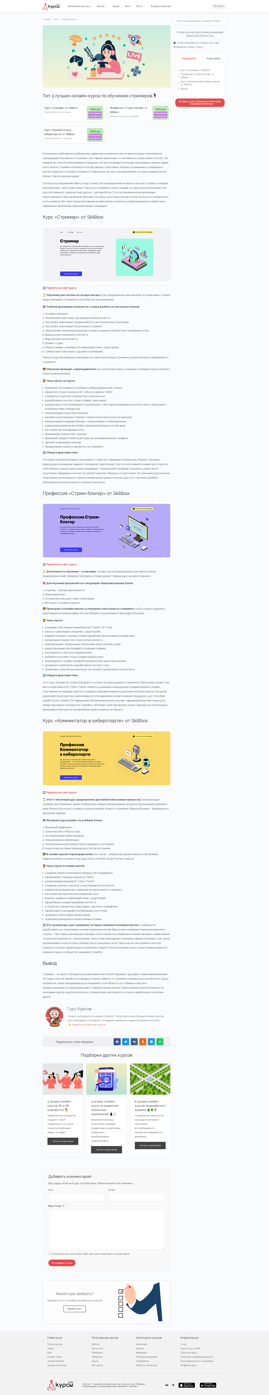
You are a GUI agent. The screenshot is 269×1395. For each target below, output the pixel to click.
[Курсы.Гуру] (51, 6)
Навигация (189, 58)
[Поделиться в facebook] (117, 1041)
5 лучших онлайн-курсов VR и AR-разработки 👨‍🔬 (59, 1106)
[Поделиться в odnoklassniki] (142, 1041)
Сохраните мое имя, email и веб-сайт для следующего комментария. (90, 1253)
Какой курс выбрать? (75, 1293)
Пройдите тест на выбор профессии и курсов (74, 1300)
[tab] (189, 58)
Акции (116, 6)
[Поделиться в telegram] (151, 1041)
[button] (75, 1309)
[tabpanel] (200, 80)
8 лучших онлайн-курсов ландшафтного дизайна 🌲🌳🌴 (150, 1106)
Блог (127, 6)
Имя (51, 1190)
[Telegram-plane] (173, 1385)
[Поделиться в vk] (134, 1041)
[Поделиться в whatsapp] (159, 1041)
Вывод (184, 88)
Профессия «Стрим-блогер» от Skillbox (198, 76)
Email (112, 1190)
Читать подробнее (62, 1141)
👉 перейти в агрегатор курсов (87, 1024)
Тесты (139, 6)
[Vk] (166, 1385)
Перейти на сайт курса (61, 287)
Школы (101, 6)
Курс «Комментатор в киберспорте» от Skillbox (200, 83)
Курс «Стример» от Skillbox (195, 70)
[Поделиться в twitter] (125, 1041)
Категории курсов (78, 6)
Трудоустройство (161, 6)
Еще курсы (213, 58)
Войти (220, 6)
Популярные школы (105, 1337)
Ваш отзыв (61, 1206)
